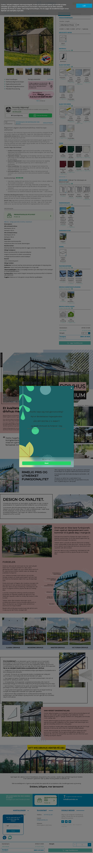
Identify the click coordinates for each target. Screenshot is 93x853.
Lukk (84, 6)
